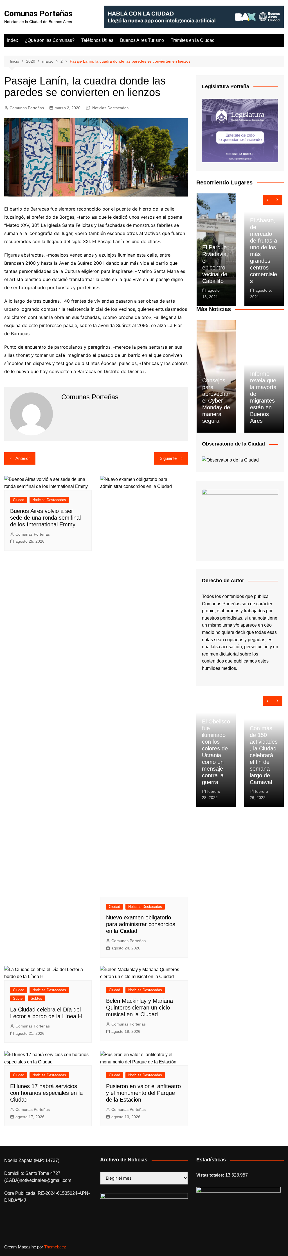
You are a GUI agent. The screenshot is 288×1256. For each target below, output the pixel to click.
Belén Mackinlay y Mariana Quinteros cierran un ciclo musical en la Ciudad (139, 1007)
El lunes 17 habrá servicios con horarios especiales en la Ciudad (46, 1093)
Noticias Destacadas (110, 108)
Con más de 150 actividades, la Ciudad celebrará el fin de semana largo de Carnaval (264, 755)
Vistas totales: (210, 1175)
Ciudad (18, 500)
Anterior (22, 458)
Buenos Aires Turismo (142, 40)
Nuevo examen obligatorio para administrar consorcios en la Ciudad (140, 924)
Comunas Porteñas (38, 13)
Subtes (36, 998)
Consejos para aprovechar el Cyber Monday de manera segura (216, 400)
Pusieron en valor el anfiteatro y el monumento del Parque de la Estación (143, 1093)
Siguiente (168, 458)
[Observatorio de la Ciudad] (230, 459)
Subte (17, 998)
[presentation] (268, 200)
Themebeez (55, 1246)
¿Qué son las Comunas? (50, 40)
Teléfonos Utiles (97, 40)
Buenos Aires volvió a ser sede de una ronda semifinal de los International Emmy (45, 517)
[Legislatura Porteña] (240, 130)
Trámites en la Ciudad (193, 40)
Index (12, 40)
